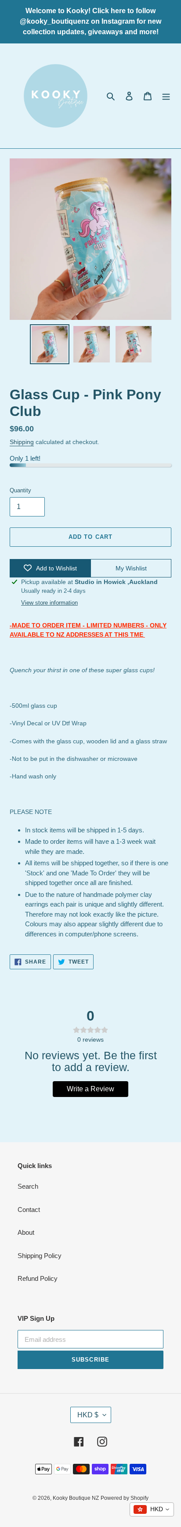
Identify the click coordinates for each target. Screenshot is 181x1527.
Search (28, 1186)
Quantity (20, 490)
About (26, 1232)
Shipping (22, 441)
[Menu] (166, 95)
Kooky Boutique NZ (76, 1498)
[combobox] (152, 1509)
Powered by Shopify (124, 1498)
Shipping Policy (40, 1255)
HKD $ (87, 1415)
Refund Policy (38, 1278)
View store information (49, 602)
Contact (29, 1209)
